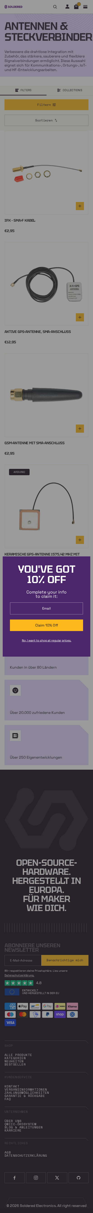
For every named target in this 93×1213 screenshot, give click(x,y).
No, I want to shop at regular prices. (46, 640)
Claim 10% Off (46, 625)
